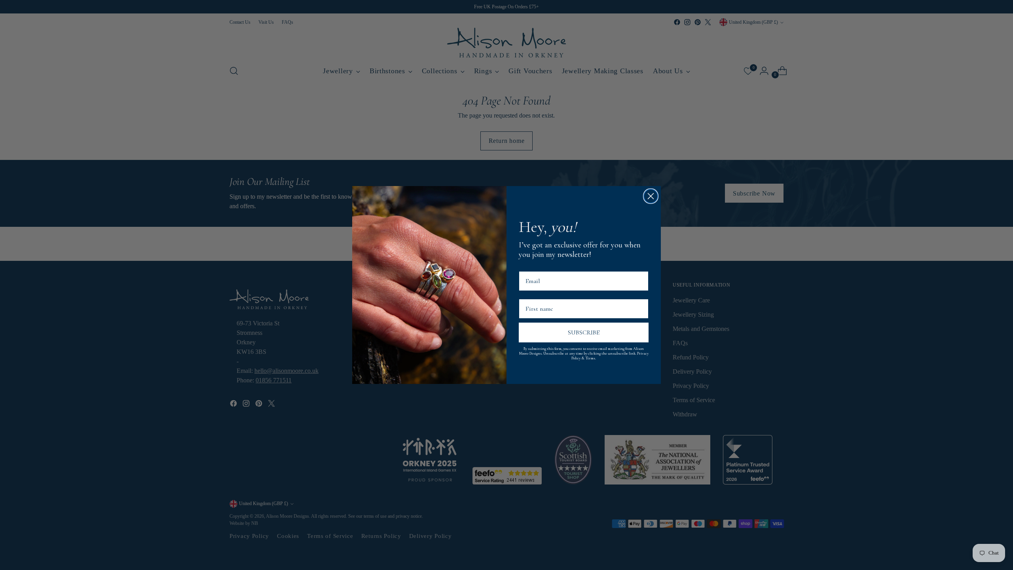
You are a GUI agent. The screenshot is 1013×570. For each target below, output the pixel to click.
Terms (590, 358)
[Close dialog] (651, 196)
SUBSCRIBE (583, 332)
